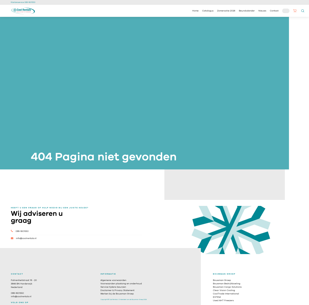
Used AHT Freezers (223, 300)
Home (195, 11)
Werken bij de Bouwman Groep (117, 294)
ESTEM (217, 297)
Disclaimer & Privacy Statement (117, 290)
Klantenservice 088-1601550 (23, 2)
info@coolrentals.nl (26, 238)
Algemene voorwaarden (113, 280)
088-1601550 (22, 231)
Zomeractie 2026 (226, 11)
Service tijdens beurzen (113, 287)
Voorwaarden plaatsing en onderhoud (121, 284)
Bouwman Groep (222, 280)
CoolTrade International (226, 294)
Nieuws (262, 11)
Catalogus (208, 11)
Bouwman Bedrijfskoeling (226, 284)
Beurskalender (247, 11)
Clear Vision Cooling (224, 290)
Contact (274, 11)
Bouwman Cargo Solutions (227, 287)
